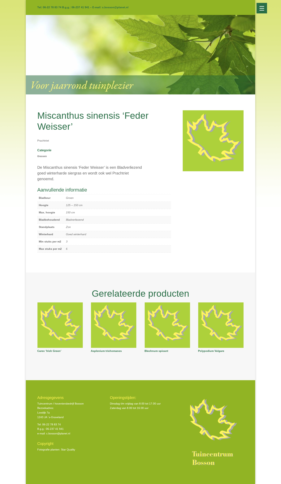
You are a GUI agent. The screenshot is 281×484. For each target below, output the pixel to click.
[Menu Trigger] (262, 8)
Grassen (42, 156)
